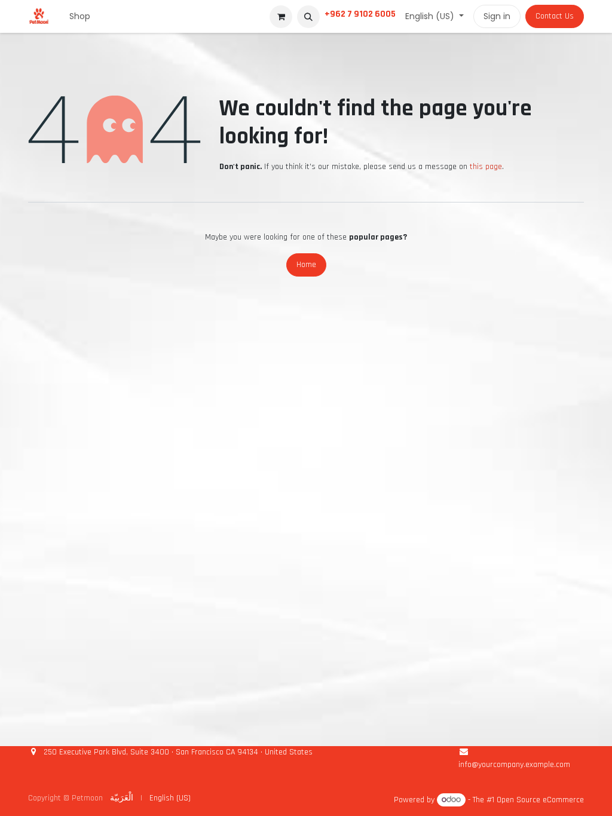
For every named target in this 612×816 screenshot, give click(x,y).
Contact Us (555, 16)
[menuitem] (80, 16)
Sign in (497, 16)
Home (306, 264)
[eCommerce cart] (281, 16)
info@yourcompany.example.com (514, 764)
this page (486, 166)
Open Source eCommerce (540, 799)
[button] (308, 16)
